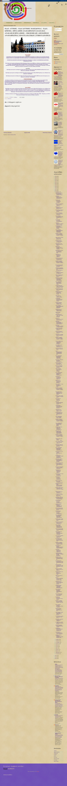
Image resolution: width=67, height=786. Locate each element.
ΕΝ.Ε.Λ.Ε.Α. (57, 724)
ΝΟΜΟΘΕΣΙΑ (36, 22)
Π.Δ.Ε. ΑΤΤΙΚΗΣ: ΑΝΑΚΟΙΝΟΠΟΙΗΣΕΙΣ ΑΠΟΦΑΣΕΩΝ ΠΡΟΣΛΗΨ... (59, 306)
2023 (56, 180)
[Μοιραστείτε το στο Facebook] (22, 97)
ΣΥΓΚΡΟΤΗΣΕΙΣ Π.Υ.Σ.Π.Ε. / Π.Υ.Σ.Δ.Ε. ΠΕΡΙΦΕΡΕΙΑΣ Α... (59, 501)
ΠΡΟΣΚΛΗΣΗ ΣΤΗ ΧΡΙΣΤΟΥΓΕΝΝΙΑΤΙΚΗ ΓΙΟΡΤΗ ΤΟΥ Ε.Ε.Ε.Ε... (59, 582)
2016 (56, 190)
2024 (56, 179)
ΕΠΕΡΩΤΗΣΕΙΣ (18, 22)
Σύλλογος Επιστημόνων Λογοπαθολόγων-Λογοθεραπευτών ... (59, 259)
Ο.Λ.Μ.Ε (55, 754)
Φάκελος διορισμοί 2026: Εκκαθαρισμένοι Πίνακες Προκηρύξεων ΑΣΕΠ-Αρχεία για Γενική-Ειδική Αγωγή (58, 74)
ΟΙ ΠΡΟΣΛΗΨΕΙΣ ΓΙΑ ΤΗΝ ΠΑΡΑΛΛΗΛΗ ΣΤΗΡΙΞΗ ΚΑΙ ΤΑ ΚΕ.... (59, 413)
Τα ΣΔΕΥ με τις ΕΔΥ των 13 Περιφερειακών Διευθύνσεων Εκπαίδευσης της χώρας (60, 154)
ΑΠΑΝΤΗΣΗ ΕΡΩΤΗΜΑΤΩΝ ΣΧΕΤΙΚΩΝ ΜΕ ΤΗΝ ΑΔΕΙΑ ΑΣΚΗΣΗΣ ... (59, 322)
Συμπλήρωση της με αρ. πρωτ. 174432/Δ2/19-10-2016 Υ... (59, 289)
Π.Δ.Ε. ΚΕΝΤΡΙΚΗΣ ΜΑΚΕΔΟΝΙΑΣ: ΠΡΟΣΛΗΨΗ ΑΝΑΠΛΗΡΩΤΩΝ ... (59, 448)
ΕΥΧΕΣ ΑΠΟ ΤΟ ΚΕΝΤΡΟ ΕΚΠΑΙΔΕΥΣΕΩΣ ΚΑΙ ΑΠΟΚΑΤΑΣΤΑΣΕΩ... (59, 546)
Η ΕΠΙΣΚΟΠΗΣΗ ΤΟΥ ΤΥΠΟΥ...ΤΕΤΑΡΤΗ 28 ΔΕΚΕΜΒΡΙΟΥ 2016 (59, 286)
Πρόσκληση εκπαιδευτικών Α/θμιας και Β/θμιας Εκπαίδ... (59, 326)
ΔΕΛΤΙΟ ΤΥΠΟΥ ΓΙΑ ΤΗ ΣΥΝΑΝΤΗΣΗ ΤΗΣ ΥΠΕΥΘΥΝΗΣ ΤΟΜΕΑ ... (59, 488)
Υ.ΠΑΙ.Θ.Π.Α (52, 22)
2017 (56, 189)
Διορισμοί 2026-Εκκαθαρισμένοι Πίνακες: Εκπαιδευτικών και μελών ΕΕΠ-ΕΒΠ (60, 105)
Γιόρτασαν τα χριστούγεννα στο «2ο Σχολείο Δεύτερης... (59, 319)
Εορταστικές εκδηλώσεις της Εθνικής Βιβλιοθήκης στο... (59, 360)
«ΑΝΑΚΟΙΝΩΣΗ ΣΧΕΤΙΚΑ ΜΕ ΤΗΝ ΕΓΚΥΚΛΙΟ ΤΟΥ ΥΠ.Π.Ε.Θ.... (59, 406)
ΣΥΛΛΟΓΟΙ (44, 22)
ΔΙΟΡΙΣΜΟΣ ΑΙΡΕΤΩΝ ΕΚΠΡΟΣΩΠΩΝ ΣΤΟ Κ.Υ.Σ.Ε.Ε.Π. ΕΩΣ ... (59, 498)
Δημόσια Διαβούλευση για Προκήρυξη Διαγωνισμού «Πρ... (59, 363)
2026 (56, 176)
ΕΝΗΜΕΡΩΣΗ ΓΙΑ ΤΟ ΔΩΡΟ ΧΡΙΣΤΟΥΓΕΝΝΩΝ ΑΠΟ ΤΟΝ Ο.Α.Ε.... (59, 484)
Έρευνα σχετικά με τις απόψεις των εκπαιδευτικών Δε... (59, 492)
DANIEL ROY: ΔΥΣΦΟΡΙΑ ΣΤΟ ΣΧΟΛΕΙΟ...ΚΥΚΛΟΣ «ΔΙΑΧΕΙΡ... (59, 247)
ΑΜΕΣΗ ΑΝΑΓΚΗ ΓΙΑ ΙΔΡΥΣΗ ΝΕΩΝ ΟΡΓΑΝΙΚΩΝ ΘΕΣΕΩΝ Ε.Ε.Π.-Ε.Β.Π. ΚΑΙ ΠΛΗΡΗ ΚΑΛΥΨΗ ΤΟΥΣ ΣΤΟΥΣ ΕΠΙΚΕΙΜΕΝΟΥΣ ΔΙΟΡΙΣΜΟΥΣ (59, 688)
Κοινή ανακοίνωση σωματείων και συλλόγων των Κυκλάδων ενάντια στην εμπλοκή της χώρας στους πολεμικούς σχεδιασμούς (59, 705)
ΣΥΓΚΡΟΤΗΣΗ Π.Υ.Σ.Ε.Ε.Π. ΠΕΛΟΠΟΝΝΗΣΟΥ (59, 220)
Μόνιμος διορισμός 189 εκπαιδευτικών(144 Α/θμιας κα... (59, 509)
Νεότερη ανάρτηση (7, 132)
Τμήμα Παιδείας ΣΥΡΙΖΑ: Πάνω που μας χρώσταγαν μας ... (59, 238)
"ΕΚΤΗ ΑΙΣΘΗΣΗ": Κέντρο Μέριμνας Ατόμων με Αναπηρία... (59, 370)
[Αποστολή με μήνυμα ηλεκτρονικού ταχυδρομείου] (19, 97)
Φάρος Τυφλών (56, 761)
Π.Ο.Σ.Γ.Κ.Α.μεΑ (56, 758)
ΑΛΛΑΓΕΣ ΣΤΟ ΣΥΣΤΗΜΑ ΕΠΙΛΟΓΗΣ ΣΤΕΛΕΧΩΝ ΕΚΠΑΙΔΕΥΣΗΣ (59, 456)
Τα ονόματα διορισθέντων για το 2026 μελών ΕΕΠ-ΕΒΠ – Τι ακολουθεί (60, 124)
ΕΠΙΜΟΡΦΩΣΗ (27, 22)
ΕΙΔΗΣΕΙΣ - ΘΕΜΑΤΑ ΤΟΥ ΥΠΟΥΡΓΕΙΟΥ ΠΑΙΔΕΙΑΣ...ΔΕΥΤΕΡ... (59, 602)
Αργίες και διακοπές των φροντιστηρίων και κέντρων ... (59, 276)
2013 (56, 658)
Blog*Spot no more (58, 61)
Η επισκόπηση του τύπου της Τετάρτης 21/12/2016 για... (59, 474)
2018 (56, 187)
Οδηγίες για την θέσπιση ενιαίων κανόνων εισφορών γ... (59, 204)
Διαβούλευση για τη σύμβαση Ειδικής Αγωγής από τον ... (59, 310)
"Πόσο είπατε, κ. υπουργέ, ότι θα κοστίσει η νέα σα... (59, 296)
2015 (56, 655)
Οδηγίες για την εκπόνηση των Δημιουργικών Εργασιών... (58, 381)
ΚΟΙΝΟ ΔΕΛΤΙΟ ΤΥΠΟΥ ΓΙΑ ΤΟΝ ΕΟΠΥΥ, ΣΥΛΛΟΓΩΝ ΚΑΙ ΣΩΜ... (59, 251)
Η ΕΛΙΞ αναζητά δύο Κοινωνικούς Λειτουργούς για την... (59, 481)
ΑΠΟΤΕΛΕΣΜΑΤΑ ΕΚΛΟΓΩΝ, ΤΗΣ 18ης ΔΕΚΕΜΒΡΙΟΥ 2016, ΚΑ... (59, 566)
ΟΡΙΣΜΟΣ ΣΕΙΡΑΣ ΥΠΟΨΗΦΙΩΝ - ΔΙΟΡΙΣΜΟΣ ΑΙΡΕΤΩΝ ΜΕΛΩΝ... (59, 586)
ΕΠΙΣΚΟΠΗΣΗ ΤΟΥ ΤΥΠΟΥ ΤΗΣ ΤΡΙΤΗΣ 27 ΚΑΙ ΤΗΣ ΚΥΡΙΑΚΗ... (59, 315)
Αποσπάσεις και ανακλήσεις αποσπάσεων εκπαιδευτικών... (58, 478)
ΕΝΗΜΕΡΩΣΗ (9, 22)
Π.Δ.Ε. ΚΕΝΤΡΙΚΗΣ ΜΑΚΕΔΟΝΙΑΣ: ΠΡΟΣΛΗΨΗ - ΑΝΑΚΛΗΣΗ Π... (59, 357)
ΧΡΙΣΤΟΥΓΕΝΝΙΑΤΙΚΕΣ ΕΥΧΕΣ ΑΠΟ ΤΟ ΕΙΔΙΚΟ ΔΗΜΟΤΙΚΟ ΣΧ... (59, 464)
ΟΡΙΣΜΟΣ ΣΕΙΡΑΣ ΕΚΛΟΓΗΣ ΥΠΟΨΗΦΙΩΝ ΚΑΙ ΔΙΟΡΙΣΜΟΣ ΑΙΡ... (59, 505)
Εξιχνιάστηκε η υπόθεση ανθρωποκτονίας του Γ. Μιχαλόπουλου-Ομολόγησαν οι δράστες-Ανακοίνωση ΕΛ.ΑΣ (58, 133)
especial (55, 750)
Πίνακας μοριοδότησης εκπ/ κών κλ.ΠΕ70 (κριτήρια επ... (59, 366)
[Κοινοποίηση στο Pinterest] (23, 97)
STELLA (10, 5)
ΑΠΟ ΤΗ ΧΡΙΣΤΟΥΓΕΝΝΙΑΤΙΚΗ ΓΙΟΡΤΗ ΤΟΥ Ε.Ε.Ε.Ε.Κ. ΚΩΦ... (59, 579)
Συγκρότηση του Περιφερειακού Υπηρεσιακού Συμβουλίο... (58, 255)
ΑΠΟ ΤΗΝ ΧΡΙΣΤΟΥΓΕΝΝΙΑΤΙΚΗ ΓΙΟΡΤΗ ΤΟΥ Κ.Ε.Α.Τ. (59, 403)
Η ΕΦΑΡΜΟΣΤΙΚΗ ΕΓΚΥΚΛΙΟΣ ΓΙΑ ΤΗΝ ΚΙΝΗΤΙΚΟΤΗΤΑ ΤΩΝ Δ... (59, 562)
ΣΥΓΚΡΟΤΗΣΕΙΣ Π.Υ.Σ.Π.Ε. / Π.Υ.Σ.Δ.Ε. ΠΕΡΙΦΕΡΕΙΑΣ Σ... (59, 512)
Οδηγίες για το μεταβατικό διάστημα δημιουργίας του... (59, 208)
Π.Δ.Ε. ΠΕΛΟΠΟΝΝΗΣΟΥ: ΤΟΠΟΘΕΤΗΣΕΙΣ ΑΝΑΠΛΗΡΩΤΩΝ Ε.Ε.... (59, 353)
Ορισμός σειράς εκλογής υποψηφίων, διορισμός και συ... (59, 396)
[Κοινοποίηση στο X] (21, 97)
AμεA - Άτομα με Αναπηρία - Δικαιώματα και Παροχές (59, 676)
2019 (56, 186)
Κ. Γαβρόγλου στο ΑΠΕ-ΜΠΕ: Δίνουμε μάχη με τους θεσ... (59, 623)
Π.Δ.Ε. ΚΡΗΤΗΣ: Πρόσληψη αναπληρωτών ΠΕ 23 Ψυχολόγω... (59, 605)
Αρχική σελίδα (27, 132)
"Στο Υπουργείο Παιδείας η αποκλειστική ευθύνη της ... (59, 536)
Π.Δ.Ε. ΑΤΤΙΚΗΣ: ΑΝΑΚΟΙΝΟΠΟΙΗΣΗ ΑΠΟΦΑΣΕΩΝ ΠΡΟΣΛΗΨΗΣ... (59, 231)
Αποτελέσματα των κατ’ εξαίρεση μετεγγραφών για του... (59, 452)
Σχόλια (56, 30)
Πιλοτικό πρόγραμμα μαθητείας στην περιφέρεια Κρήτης (59, 303)
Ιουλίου (57, 645)
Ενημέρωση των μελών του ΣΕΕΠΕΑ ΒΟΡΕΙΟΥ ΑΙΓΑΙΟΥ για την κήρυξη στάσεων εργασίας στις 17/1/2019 (59, 736)
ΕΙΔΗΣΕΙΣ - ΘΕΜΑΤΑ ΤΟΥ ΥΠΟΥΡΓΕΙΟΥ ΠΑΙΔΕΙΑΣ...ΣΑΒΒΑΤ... (59, 338)
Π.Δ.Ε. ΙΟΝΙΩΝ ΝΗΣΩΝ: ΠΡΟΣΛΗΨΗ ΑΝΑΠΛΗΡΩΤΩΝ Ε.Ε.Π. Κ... (59, 613)
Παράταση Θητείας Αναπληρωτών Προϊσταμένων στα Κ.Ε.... (59, 609)
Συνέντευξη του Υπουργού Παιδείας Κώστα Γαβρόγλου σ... (59, 633)
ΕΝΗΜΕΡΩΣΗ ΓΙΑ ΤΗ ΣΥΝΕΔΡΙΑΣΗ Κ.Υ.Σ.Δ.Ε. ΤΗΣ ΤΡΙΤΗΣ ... (59, 292)
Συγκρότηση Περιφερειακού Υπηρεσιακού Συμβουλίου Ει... (58, 550)
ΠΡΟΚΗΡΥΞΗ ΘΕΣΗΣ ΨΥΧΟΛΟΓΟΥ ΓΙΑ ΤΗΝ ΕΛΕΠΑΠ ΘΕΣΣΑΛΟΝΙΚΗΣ (59, 279)
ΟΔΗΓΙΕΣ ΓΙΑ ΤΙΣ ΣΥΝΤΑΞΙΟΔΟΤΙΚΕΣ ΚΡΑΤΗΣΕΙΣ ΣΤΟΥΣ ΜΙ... (59, 558)
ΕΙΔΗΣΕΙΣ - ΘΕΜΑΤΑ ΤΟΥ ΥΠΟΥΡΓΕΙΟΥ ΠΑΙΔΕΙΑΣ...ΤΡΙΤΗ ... (59, 543)
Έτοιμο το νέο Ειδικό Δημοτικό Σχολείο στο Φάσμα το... (59, 569)
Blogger (38, 771)
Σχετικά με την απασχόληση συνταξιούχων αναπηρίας (58, 201)
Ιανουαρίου (57, 653)
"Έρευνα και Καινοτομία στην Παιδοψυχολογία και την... (59, 529)
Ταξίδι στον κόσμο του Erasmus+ (59, 576)
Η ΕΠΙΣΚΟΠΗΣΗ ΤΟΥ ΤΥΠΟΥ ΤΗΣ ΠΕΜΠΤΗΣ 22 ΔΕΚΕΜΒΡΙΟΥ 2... (59, 428)
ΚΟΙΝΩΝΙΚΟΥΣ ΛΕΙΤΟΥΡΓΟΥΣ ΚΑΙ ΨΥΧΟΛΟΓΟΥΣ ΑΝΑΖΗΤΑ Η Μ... (59, 629)
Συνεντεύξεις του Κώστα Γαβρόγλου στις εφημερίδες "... (59, 620)
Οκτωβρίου (57, 640)
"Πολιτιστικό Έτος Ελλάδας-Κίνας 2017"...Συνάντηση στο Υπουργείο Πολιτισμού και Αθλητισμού (58, 84)
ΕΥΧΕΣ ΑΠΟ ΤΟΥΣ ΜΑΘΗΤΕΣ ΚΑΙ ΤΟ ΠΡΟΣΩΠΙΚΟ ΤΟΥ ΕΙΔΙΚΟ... (59, 393)
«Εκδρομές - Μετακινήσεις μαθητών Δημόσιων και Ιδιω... (59, 224)
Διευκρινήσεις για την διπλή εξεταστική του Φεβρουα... (59, 244)
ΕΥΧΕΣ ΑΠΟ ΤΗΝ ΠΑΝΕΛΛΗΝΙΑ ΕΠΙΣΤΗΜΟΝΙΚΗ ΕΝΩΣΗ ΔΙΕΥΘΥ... (59, 432)
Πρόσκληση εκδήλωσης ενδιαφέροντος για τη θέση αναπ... (59, 445)
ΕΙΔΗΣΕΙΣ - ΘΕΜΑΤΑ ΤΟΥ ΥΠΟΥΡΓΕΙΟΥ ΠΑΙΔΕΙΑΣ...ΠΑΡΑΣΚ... (59, 234)
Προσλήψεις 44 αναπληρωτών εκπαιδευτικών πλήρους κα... (58, 377)
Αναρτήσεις (57, 28)
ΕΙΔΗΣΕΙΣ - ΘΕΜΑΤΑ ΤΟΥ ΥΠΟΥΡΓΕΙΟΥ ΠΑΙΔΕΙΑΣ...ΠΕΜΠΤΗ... (59, 262)
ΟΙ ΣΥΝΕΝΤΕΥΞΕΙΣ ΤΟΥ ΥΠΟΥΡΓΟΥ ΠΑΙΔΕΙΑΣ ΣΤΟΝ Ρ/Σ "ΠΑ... (59, 539)
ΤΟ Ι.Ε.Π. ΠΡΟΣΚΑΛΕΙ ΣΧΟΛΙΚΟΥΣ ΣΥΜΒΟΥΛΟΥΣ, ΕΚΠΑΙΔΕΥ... (59, 342)
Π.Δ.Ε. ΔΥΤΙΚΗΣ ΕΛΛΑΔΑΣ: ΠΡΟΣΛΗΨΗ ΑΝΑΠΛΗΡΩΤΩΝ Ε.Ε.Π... (59, 591)
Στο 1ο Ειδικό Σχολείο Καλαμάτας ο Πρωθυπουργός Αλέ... (59, 346)
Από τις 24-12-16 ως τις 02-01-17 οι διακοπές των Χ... (59, 349)
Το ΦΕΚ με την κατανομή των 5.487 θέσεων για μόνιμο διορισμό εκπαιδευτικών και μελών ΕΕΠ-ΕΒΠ (58, 162)
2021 (56, 183)
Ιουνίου (57, 646)
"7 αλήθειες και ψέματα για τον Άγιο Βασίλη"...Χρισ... (59, 495)
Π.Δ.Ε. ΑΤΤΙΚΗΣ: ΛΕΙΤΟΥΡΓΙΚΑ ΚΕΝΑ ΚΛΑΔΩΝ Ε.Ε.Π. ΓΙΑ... (59, 217)
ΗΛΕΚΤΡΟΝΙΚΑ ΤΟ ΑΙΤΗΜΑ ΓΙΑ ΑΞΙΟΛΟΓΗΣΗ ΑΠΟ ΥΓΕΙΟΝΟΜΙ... (59, 533)
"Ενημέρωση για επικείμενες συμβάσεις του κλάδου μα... (59, 272)
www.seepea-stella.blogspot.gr (56, 42)
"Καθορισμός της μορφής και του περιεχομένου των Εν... (59, 335)
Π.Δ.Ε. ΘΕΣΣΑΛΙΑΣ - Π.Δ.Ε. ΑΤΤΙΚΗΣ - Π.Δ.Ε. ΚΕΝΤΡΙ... (59, 417)
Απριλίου (57, 649)
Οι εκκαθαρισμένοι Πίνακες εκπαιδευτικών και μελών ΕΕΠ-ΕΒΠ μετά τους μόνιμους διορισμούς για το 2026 (58, 95)
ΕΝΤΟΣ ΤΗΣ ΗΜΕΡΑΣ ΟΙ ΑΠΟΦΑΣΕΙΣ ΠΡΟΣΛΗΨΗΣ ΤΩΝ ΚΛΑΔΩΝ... (59, 460)
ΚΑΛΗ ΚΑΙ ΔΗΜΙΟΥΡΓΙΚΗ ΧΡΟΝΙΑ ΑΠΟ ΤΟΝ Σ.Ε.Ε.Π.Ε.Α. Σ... (59, 197)
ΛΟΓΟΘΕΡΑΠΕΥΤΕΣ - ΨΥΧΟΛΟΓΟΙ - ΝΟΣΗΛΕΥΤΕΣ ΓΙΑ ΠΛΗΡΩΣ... (59, 227)
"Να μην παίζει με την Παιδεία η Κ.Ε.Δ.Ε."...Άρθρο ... (59, 439)
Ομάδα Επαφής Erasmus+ (58, 313)
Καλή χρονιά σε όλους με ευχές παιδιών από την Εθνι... (59, 211)
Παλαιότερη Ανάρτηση (47, 132)
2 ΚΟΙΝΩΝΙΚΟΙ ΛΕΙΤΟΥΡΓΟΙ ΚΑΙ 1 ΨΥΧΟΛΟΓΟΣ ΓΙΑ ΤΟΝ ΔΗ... (59, 299)
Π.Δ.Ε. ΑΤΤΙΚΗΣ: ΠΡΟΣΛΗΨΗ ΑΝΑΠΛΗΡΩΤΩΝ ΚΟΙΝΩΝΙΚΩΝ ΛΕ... (59, 526)
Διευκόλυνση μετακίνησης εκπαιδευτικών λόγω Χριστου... (59, 598)
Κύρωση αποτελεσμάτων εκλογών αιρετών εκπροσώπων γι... (59, 522)
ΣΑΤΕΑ (56, 664)
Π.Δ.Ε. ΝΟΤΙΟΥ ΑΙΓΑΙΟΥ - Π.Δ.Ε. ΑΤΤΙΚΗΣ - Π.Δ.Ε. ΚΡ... (59, 442)
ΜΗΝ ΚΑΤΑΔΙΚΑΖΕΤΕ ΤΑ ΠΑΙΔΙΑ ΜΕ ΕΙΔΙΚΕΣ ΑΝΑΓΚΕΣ (59, 194)
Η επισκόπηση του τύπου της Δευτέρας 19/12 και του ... (59, 617)
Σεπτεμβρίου (58, 642)
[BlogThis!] (20, 97)
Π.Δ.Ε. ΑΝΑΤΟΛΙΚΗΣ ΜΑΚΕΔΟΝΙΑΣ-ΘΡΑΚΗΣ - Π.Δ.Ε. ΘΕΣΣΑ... (59, 424)
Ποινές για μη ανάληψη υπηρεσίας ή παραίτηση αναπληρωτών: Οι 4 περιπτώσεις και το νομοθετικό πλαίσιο (58, 143)
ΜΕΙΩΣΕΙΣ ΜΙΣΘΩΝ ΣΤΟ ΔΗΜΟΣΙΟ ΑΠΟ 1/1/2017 (59, 626)
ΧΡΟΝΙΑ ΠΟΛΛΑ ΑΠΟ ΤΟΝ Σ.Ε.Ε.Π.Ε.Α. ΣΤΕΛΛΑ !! (59, 329)
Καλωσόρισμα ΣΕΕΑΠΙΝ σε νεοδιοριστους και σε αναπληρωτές (59, 716)
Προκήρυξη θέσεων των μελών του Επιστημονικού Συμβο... (59, 572)
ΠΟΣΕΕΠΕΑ (57, 685)
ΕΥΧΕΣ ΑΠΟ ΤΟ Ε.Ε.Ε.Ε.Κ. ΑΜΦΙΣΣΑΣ (58, 399)
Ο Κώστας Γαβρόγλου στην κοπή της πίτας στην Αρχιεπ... (59, 214)
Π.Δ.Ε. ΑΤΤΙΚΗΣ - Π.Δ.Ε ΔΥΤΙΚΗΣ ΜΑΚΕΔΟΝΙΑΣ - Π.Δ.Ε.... (59, 385)
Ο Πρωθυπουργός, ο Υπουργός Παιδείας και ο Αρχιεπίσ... (59, 241)
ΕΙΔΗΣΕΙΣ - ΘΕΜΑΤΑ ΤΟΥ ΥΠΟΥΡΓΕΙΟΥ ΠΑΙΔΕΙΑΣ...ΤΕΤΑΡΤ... (59, 435)
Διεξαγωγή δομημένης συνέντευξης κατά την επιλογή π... (59, 332)
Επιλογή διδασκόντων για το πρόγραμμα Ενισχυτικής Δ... (59, 594)
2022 (56, 182)
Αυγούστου (57, 643)
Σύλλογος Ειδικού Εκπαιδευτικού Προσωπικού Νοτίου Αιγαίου (58, 701)
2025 (56, 177)
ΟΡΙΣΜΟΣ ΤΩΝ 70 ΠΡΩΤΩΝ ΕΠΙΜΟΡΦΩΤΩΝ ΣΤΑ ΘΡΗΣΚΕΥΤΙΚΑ (59, 636)
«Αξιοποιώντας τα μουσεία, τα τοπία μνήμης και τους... (59, 410)
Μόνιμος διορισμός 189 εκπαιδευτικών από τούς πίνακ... (59, 266)
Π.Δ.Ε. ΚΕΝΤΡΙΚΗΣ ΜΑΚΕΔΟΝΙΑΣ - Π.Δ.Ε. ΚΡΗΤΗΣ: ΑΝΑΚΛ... (59, 283)
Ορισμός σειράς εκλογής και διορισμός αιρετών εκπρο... (59, 519)
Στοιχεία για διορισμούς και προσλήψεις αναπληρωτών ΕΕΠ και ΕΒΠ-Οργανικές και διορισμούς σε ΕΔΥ (58, 114)
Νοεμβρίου (57, 639)
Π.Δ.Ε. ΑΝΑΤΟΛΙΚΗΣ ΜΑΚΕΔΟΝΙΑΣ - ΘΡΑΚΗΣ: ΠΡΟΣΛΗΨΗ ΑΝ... (59, 373)
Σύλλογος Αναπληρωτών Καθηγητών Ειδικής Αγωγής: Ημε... (59, 467)
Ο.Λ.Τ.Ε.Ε (55, 757)
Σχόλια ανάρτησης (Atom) (12, 134)
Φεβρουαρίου (58, 652)
